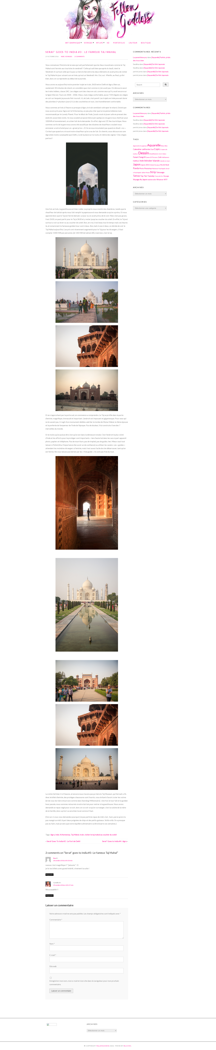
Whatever (160, 180)
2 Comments (79, 56)
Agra (52, 835)
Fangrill (142, 157)
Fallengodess (103, 1046)
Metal (152, 165)
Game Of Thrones (152, 157)
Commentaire (55, 919)
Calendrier (137, 149)
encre (160, 154)
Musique (157, 165)
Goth (160, 157)
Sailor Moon (146, 172)
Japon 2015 (145, 165)
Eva (54, 858)
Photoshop (148, 168)
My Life (99, 43)
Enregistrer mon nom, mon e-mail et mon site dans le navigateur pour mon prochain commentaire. (84, 982)
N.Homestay (65, 835)
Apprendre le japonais (140, 146)
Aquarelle (154, 145)
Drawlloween (153, 154)
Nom (52, 944)
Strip (153, 172)
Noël (167, 165)
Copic (157, 149)
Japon (136, 164)
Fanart (136, 157)
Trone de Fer (159, 176)
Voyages (88, 43)
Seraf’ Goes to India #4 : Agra (114, 841)
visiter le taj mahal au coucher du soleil (101, 835)
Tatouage (160, 172)
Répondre (49, 875)
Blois (166, 146)
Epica (164, 154)
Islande (156, 160)
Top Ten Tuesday (147, 176)
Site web (52, 966)
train (82, 835)
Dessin (143, 153)
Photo (141, 168)
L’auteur (133, 43)
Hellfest (136, 161)
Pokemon (155, 168)
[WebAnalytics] (52, 1025)
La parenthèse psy (140, 57)
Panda (136, 168)
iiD (108, 43)
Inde (62, 56)
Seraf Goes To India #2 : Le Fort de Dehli (63, 841)
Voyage (166, 176)
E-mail (52, 955)
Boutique (146, 43)
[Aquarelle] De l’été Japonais (154, 64)
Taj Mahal (75, 835)
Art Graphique (72, 43)
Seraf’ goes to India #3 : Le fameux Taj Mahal (81, 52)
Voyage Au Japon (140, 179)
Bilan (162, 146)
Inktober (148, 160)
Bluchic (128, 1046)
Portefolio (119, 43)
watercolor (152, 179)
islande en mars (165, 161)
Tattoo (136, 175)
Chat (152, 149)
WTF (166, 180)
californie (146, 149)
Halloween (165, 157)
